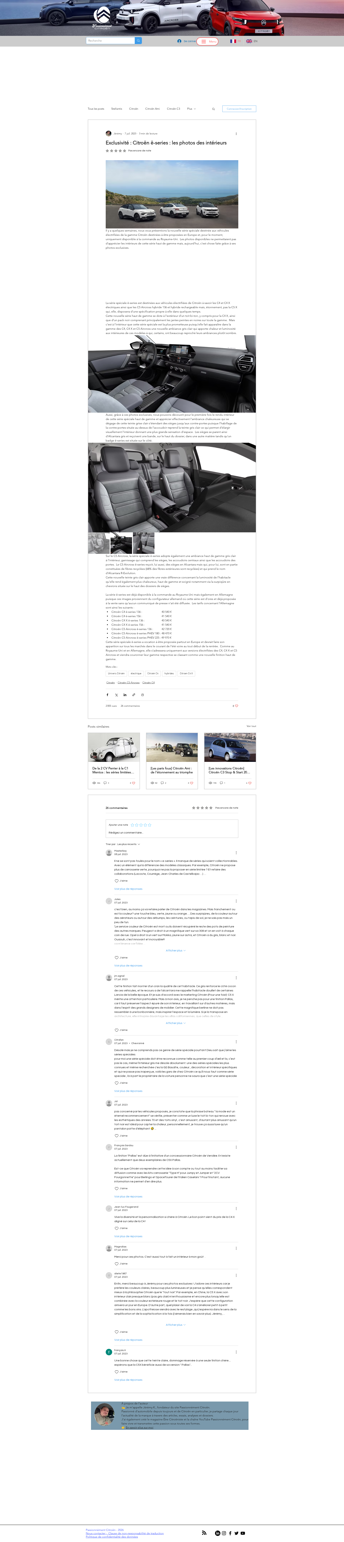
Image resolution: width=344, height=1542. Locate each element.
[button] (305, 697)
